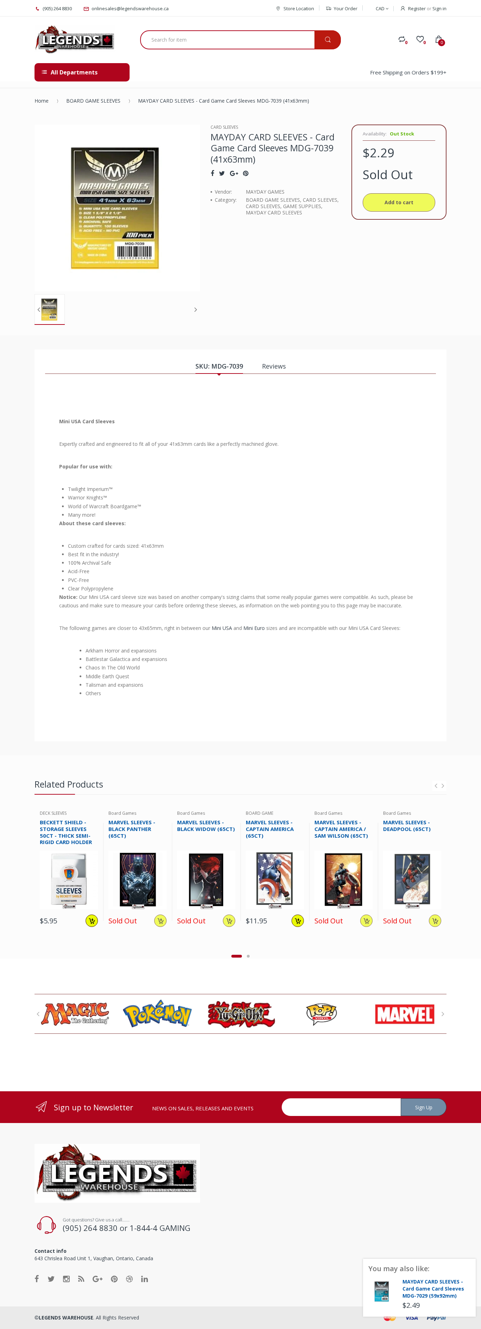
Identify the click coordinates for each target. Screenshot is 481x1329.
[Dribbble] (129, 1279)
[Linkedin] (144, 1279)
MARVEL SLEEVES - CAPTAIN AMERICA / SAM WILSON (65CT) (341, 829)
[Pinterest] (245, 173)
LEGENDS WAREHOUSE (66, 1317)
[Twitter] (222, 173)
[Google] (234, 173)
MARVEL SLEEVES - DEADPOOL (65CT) (407, 825)
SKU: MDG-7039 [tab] (219, 366)
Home (42, 100)
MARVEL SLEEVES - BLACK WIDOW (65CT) (206, 825)
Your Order (345, 8)
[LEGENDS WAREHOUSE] (75, 39)
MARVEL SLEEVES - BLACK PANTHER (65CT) (131, 829)
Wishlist (90, 946)
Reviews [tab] (274, 366)
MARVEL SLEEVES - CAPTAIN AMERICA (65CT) (270, 829)
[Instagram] (66, 1279)
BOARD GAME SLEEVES (93, 100)
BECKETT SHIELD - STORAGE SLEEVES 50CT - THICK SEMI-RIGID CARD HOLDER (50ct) (66, 835)
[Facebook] (212, 173)
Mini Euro (254, 628)
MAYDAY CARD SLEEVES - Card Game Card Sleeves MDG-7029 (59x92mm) (433, 1288)
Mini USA (222, 628)
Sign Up (423, 1107)
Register (417, 8)
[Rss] (81, 1279)
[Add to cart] (92, 921)
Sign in (439, 8)
